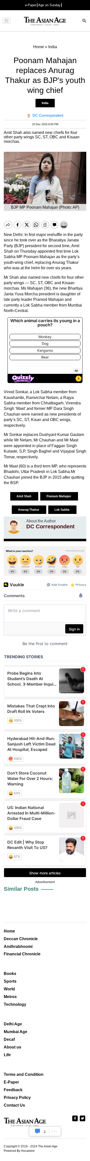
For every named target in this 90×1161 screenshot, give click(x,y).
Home (9, 931)
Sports (10, 981)
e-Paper (30, 5)
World (9, 989)
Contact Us (14, 1105)
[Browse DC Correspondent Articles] (13, 526)
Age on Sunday (49, 5)
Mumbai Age (15, 1032)
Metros (10, 997)
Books (10, 973)
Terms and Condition (24, 1074)
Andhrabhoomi (18, 946)
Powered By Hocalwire (19, 1151)
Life (7, 1055)
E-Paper (11, 1082)
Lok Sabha (62, 509)
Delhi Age (13, 1024)
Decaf (9, 1039)
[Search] (84, 21)
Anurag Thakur (29, 509)
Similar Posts (21, 889)
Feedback (13, 1090)
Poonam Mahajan (59, 496)
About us (12, 1047)
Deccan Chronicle (21, 939)
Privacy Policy (17, 1097)
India (45, 103)
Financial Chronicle (22, 954)
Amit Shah (24, 496)
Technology (15, 1004)
